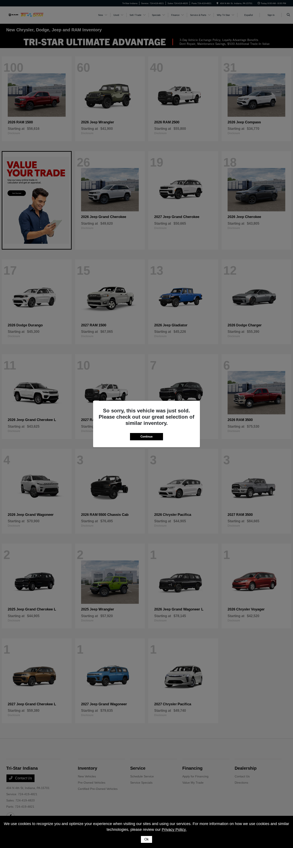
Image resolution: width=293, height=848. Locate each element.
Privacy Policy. (174, 829)
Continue (146, 436)
